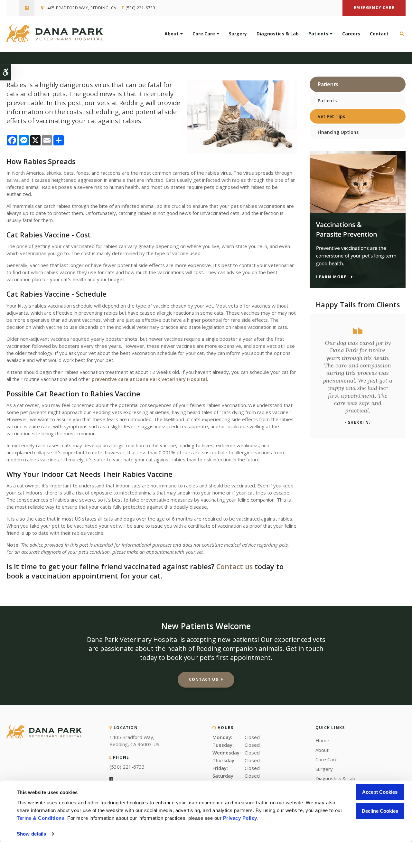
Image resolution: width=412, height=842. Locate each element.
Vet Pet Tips (331, 116)
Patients (318, 34)
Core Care (203, 34)
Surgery (238, 34)
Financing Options (338, 132)
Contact (379, 34)
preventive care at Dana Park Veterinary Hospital (149, 379)
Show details (31, 834)
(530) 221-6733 (140, 8)
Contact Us (203, 679)
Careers (351, 34)
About (171, 34)
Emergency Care (374, 7)
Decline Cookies (380, 811)
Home (322, 740)
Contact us (234, 566)
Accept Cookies (380, 792)
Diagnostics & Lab (278, 34)
